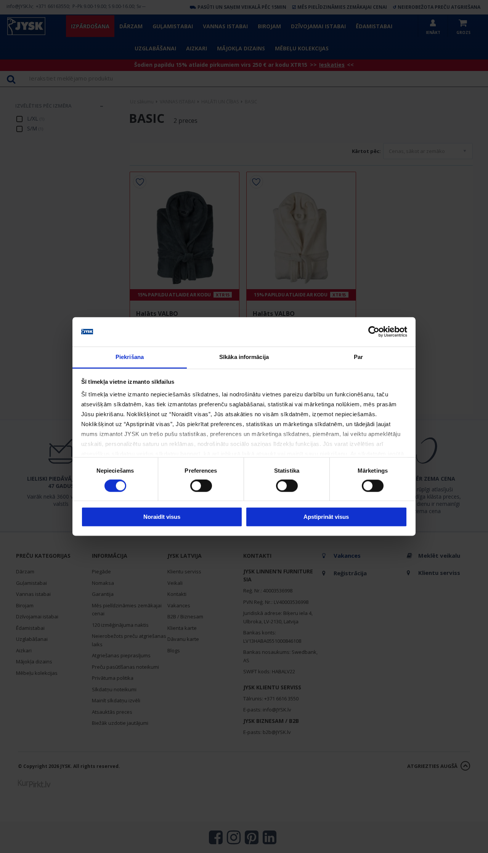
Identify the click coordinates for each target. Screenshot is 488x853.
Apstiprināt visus (326, 516)
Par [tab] (358, 357)
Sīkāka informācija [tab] (244, 357)
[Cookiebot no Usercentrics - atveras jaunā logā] (373, 332)
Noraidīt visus (161, 516)
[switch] (201, 486)
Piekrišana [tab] (130, 357)
